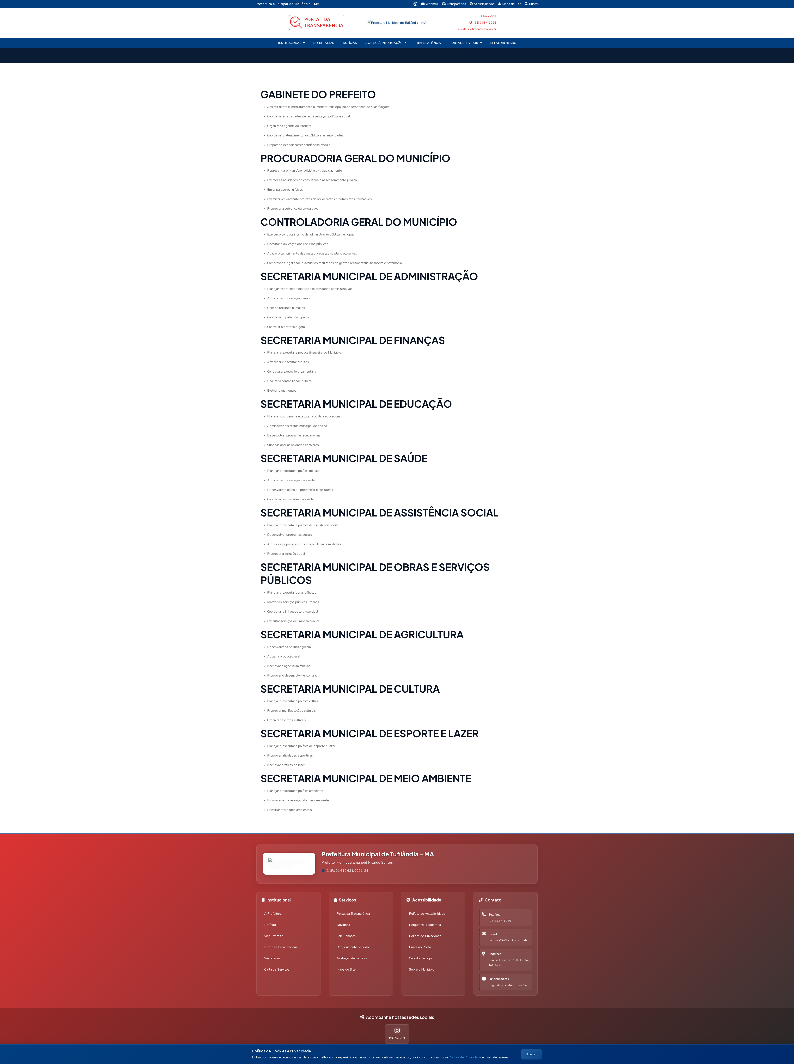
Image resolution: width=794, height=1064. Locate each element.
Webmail (431, 4)
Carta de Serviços (276, 969)
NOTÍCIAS (350, 43)
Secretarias (272, 958)
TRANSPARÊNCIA (428, 43)
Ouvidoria (343, 925)
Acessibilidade (484, 4)
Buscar (533, 4)
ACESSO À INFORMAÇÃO (384, 43)
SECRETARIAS (323, 43)
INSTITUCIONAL (289, 43)
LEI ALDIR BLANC (503, 43)
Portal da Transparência (353, 914)
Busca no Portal (420, 947)
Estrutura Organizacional (281, 947)
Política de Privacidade (465, 1057)
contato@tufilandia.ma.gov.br (508, 940)
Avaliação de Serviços (352, 958)
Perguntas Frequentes (425, 925)
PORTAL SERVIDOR (464, 43)
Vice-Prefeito (273, 936)
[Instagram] (415, 4)
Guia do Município (421, 958)
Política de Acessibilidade (427, 914)
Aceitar (531, 1054)
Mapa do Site (511, 4)
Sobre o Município (421, 969)
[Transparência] (317, 22)
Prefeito (270, 925)
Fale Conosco (346, 936)
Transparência (456, 4)
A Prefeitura (273, 914)
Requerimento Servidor (353, 947)
